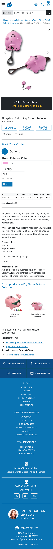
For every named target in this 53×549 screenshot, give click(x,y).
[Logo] (9, 4)
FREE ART (16, 373)
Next (5, 184)
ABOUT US (26, 431)
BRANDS (26, 401)
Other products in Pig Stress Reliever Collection (23, 285)
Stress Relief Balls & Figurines (20, 354)
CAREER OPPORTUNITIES (26, 434)
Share (8, 134)
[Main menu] (4, 5)
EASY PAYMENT (42, 363)
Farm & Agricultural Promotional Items (24, 342)
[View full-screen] (48, 30)
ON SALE (26, 390)
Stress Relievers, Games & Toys (23, 20)
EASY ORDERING (16, 363)
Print (20, 134)
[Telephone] (42, 4)
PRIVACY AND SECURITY (26, 427)
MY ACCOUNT (26, 417)
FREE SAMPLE (9, 127)
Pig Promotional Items (17, 346)
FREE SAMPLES (42, 373)
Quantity (7, 169)
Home (5, 20)
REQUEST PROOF (43, 127)
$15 (34, 496)
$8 (25, 496)
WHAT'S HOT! (26, 394)
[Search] (48, 12)
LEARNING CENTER (26, 450)
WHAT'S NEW (26, 387)
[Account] (36, 4)
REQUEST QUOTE (26, 127)
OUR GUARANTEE (26, 424)
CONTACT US (26, 420)
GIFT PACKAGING (26, 453)
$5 (17, 496)
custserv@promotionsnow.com (26, 539)
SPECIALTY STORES (26, 398)
